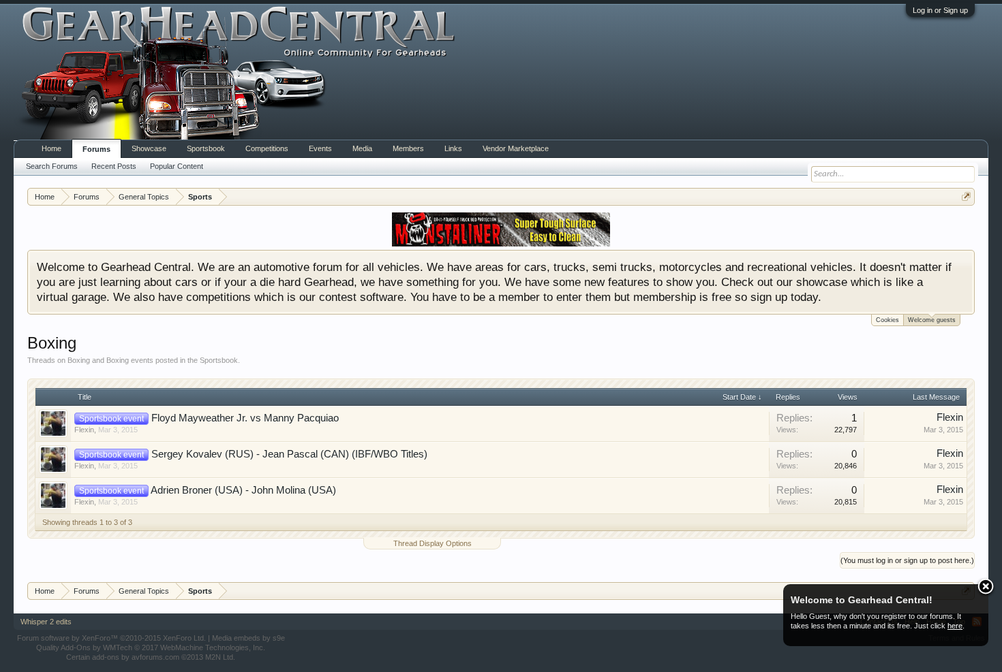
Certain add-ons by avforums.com (150, 657)
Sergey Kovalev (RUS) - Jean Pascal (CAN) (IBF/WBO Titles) (289, 454)
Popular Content (176, 166)
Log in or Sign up (940, 10)
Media (362, 148)
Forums (96, 149)
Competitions (266, 148)
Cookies (887, 320)
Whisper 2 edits (46, 622)
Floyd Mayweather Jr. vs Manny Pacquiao (245, 418)
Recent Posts (113, 166)
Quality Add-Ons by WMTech (150, 647)
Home (51, 148)
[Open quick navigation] (966, 196)
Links (453, 148)
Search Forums (52, 166)
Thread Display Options (432, 543)
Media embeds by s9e (248, 638)
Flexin (84, 430)
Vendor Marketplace (516, 148)
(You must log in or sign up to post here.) (907, 560)
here (954, 626)
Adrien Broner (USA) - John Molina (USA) (243, 490)
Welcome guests (932, 320)
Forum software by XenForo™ (111, 638)
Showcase (149, 148)
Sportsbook (206, 148)
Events (320, 148)
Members (408, 148)
